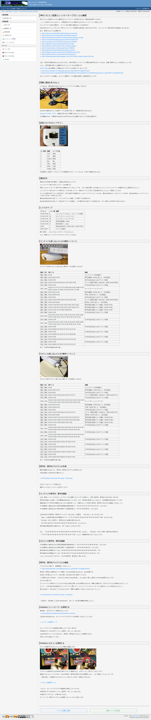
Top (3, 11)
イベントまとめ (9, 42)
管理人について (21, 8)
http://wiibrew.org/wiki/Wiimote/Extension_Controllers (59, 33)
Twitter (6, 59)
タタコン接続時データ (49, 682)
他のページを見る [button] (113, 710)
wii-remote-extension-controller (29, 11)
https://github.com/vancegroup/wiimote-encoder (58, 44)
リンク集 (7, 49)
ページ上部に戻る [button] (64, 710)
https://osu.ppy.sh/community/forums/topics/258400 (59, 42)
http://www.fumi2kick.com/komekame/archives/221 (59, 54)
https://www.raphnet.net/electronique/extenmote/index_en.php (62, 37)
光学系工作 (7, 35)
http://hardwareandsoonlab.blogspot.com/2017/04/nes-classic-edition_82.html (68, 56)
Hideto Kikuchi (135, 716)
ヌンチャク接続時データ (49, 622)
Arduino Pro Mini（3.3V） (48, 113)
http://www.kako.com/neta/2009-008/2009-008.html (59, 35)
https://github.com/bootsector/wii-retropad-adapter (59, 46)
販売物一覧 (7, 18)
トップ (3, 8)
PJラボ (123, 11)
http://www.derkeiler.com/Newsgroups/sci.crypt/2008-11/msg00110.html (66, 71)
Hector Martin (44, 68)
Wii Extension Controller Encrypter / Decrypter (57, 478)
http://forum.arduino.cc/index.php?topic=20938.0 (58, 48)
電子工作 (7, 25)
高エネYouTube (9, 52)
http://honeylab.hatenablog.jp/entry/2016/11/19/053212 (60, 39)
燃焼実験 (7, 32)
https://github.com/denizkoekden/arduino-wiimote (58, 50)
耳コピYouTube (9, 56)
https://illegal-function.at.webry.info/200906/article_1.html (61, 52)
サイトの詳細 (11, 8)
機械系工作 (7, 28)
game (16, 11)
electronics (9, 11)
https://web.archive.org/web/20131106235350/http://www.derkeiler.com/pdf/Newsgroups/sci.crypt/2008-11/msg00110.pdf (82, 73)
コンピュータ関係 (10, 39)
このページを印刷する (143, 8)
